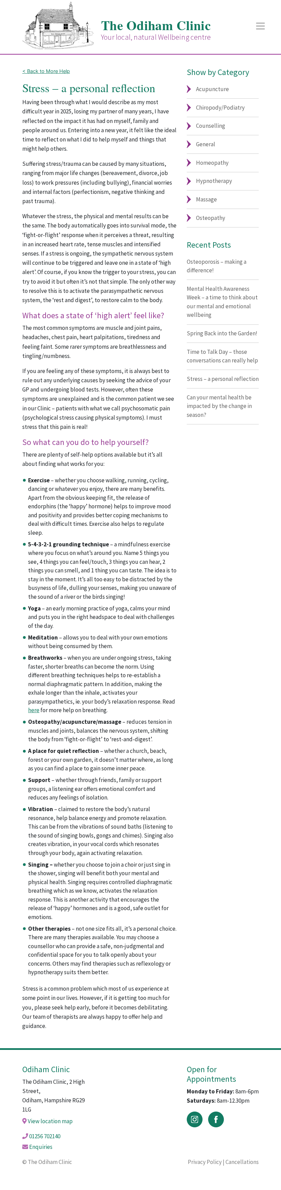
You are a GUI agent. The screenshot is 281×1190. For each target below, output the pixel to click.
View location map (50, 1121)
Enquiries (40, 1147)
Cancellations (242, 1162)
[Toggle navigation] (261, 26)
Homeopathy (212, 162)
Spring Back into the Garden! (222, 333)
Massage (206, 199)
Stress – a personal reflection (223, 379)
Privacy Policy (205, 1162)
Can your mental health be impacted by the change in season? (219, 406)
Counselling (210, 125)
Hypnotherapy (214, 181)
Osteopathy (210, 218)
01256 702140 (44, 1136)
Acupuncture (212, 89)
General (205, 144)
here (33, 710)
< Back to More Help (46, 71)
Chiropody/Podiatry (220, 107)
